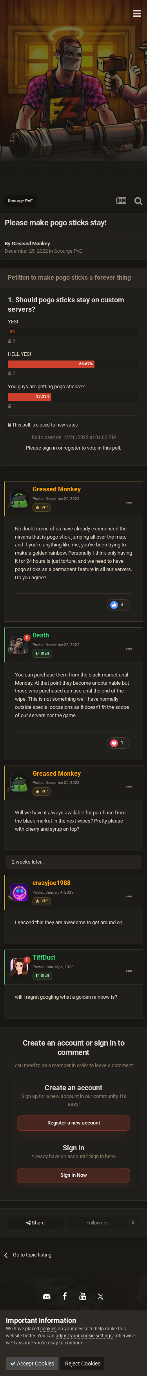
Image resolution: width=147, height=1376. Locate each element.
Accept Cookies (35, 1363)
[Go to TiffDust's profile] (19, 967)
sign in (49, 448)
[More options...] (129, 503)
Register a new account (73, 1123)
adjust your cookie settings (84, 1336)
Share (38, 1223)
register (72, 448)
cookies (48, 1328)
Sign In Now (73, 1175)
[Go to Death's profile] (19, 645)
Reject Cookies (82, 1363)
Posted (56, 498)
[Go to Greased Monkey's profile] (19, 499)
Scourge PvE (68, 251)
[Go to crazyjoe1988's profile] (19, 892)
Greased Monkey (31, 243)
